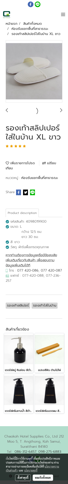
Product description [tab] (22, 213)
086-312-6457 (25, 451)
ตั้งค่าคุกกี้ (23, 477)
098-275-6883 (49, 451)
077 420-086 (28, 270)
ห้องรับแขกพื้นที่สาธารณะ (39, 177)
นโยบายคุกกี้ (30, 470)
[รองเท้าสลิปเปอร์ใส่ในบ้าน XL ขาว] (34, 71)
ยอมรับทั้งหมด (43, 477)
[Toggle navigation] (63, 15)
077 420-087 (51, 270)
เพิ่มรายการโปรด (22, 163)
